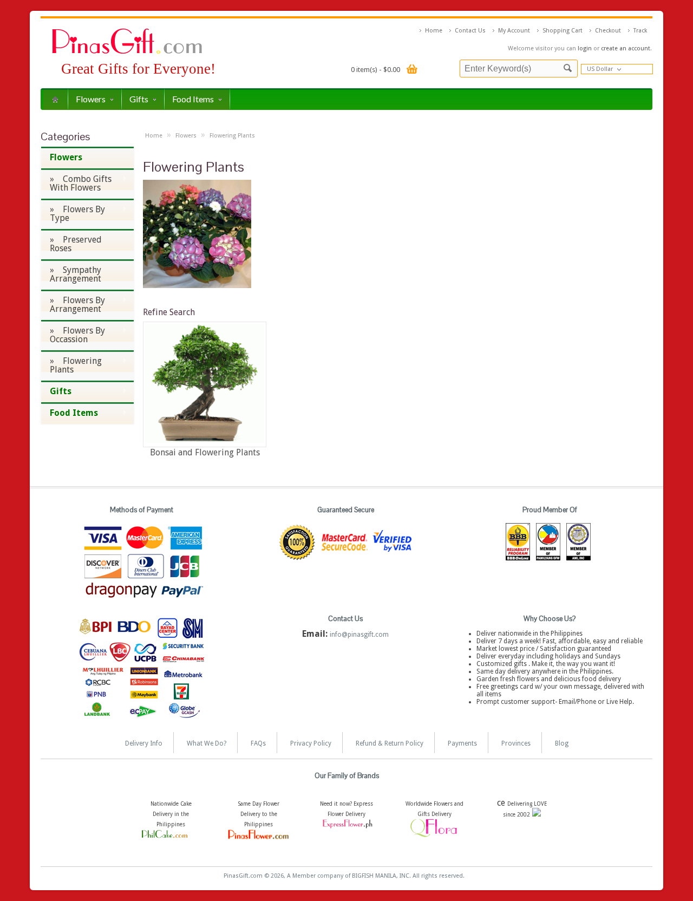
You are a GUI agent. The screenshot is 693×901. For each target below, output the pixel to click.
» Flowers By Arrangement (73, 304)
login (585, 48)
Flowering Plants (232, 135)
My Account (514, 30)
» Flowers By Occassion (73, 334)
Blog (561, 743)
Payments (462, 743)
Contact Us (470, 30)
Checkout (608, 30)
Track (640, 30)
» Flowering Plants (71, 365)
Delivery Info (143, 743)
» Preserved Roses (76, 243)
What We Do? (206, 743)
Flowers (91, 99)
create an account (625, 48)
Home (433, 30)
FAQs (258, 743)
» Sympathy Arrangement (75, 274)
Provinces (516, 743)
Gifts (138, 99)
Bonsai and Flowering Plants (205, 452)
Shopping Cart (562, 30)
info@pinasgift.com (359, 634)
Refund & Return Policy (389, 743)
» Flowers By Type (73, 213)
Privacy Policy (310, 743)
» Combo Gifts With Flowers (76, 183)
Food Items (193, 99)
